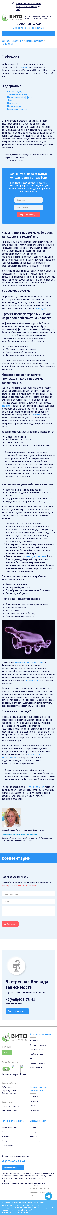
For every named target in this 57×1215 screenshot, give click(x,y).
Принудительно (37, 1049)
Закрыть (51, 1207)
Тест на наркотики (38, 1045)
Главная (5, 40)
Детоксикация (8, 1145)
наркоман (6, 405)
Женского (6, 1136)
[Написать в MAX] (48, 1189)
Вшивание (34, 1110)
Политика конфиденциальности (39, 1186)
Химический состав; (17, 94)
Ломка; (10, 100)
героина (36, 414)
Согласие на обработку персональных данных (40, 1193)
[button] (28, 638)
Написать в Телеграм (26, 5)
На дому (34, 1040)
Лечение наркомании (40, 1034)
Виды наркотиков (34, 40)
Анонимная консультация (28, 2)
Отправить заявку (27, 214)
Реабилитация (36, 1054)
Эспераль (34, 1101)
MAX (18, 8)
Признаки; (12, 103)
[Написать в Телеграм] (48, 1196)
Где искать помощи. (17, 109)
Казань (7, 1052)
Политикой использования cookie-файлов (17, 1211)
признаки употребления (34, 556)
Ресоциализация (37, 1062)
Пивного (5, 1131)
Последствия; (14, 106)
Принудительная (9, 1140)
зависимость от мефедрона (29, 661)
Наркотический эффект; (20, 97)
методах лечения (35, 786)
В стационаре (36, 1131)
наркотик (22, 66)
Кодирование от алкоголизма (38, 1089)
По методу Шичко (9, 1127)
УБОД (32, 1058)
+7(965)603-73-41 (20, 999)
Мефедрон (7, 43)
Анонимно (34, 1136)
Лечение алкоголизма (13, 1120)
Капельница (35, 1140)
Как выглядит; (14, 91)
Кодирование (36, 1067)
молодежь (41, 308)
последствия (33, 679)
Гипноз (33, 1105)
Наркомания (17, 40)
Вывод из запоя (38, 1120)
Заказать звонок (16, 1011)
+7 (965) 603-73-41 (28, 24)
